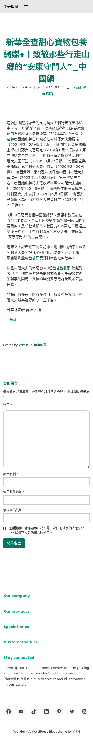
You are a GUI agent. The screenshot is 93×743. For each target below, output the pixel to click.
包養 (10, 139)
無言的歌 (80, 87)
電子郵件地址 (13, 492)
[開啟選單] (26, 6)
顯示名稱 (10, 474)
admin (23, 345)
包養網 (33, 258)
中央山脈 (11, 6)
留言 (7, 404)
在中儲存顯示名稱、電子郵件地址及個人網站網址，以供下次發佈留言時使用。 (46, 530)
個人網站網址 (12, 510)
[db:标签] (46, 94)
